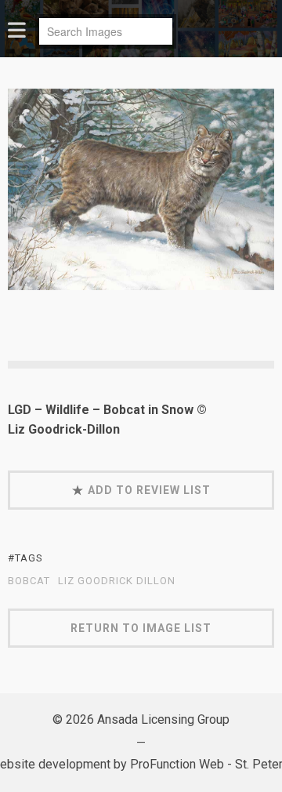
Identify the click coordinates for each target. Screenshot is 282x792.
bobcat (29, 581)
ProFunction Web (177, 764)
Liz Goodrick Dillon (116, 581)
